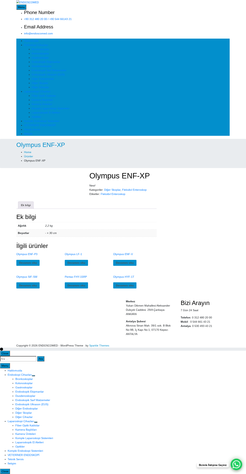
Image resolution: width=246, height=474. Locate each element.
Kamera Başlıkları (42, 99)
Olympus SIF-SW (26, 276)
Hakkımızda (31, 40)
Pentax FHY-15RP (76, 276)
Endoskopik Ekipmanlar (46, 61)
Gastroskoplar (40, 57)
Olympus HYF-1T (123, 276)
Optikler (36, 116)
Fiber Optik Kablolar (44, 95)
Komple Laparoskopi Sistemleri (50, 108)
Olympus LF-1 (73, 254)
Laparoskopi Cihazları (37, 91)
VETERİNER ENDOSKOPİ (40, 125)
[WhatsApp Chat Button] (236, 464)
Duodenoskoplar (42, 66)
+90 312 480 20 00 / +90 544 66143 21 (48, 19)
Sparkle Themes (99, 345)
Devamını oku (28, 262)
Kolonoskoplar (40, 53)
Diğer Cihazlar (40, 87)
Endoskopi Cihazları (36, 44)
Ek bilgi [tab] (26, 205)
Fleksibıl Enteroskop (134, 189)
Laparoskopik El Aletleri (46, 112)
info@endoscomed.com (38, 33)
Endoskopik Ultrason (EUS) (48, 74)
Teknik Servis (32, 129)
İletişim (28, 133)
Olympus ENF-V (123, 254)
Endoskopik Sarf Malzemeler (49, 70)
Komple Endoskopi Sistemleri (41, 121)
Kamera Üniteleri (42, 104)
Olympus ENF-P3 (26, 254)
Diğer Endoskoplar (43, 78)
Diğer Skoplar (40, 83)
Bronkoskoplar (40, 49)
